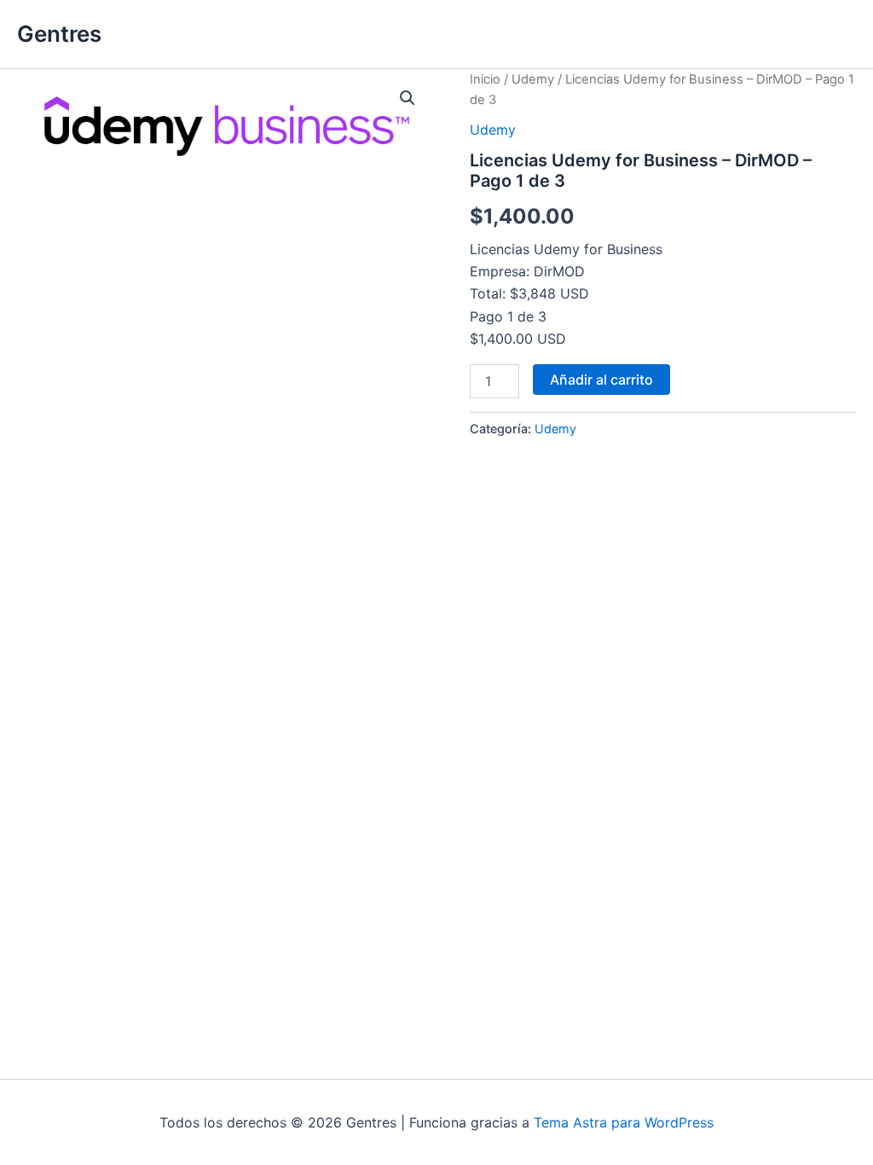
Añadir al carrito (601, 379)
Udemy (533, 79)
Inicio (485, 79)
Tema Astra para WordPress (624, 1122)
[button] (407, 98)
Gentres (59, 33)
